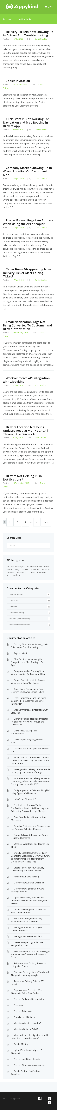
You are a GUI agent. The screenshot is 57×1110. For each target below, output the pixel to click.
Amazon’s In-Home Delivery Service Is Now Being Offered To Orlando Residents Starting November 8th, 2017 (30, 781)
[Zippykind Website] (22, 8)
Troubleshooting (17, 612)
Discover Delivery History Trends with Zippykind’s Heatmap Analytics (30, 973)
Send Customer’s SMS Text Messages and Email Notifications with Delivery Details (30, 954)
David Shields (24, 19)
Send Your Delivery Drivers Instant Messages (28, 818)
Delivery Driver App (23, 1011)
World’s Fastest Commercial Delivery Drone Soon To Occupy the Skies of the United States (30, 760)
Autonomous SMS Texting (26, 876)
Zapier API (14, 600)
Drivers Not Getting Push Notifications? (22, 477)
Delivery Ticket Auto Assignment (29, 1065)
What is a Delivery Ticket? (26, 1029)
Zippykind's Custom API (27, 573)
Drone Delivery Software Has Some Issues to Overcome (29, 836)
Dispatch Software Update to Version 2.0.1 (30, 750)
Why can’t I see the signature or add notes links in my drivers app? (29, 1036)
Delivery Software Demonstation (29, 999)
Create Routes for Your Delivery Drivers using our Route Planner (27, 869)
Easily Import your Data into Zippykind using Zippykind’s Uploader (30, 792)
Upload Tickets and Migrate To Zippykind (27, 1051)
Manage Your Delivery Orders (28, 936)
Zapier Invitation (21, 653)
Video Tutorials (16, 594)
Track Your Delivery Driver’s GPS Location (27, 982)
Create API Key (21, 1044)
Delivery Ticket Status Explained (29, 882)
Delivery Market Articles (20, 624)
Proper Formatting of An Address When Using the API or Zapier (28, 222)
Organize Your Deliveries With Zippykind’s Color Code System (26, 991)
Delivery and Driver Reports (27, 1059)
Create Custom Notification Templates (25, 1072)
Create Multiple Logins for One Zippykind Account (27, 944)
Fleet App (18, 1005)
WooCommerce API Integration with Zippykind (26, 380)
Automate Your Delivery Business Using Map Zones (28, 965)
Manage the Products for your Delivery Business (27, 929)
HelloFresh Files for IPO (25, 799)
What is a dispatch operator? (27, 1023)
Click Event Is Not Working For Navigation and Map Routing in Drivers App (26, 122)
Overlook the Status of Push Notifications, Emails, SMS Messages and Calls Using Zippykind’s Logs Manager (30, 808)
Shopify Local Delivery (24, 1017)
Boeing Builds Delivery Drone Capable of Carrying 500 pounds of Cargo (30, 771)
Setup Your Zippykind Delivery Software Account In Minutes (26, 920)
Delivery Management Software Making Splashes (27, 890)
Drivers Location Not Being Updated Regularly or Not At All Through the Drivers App (25, 430)
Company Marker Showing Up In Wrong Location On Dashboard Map (27, 171)
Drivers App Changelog (20, 618)
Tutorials (13, 606)
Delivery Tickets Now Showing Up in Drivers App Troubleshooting (28, 33)
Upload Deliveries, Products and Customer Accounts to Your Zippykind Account (29, 900)
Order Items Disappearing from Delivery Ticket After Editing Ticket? (27, 272)
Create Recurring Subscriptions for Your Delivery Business (28, 911)
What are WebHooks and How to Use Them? (30, 845)
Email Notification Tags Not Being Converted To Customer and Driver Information (27, 325)
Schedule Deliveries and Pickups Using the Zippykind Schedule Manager (30, 827)
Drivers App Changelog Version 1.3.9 (27, 741)
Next (46, 522)
